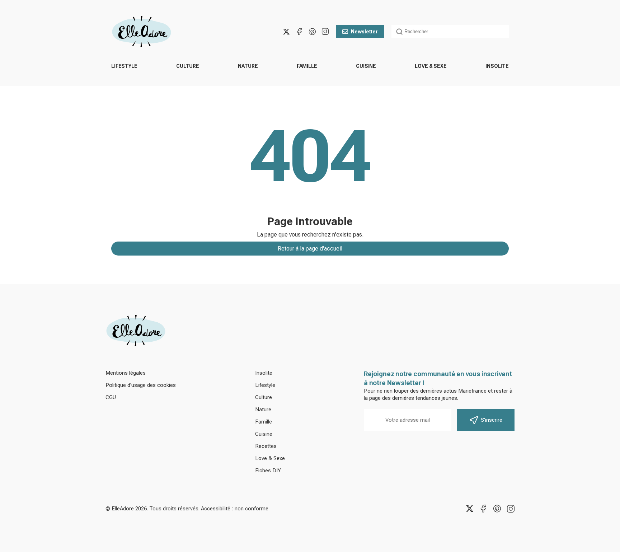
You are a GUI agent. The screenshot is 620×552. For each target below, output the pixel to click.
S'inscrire (491, 420)
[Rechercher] (399, 31)
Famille (307, 66)
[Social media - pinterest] (312, 31)
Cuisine (366, 66)
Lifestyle (124, 66)
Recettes (266, 446)
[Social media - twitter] (286, 31)
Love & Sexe (430, 66)
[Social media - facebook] (299, 31)
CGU (110, 397)
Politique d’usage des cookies (140, 385)
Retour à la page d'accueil (310, 248)
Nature (248, 66)
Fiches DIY (268, 470)
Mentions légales (125, 373)
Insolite (497, 66)
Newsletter (364, 31)
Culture (187, 66)
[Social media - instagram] (325, 31)
